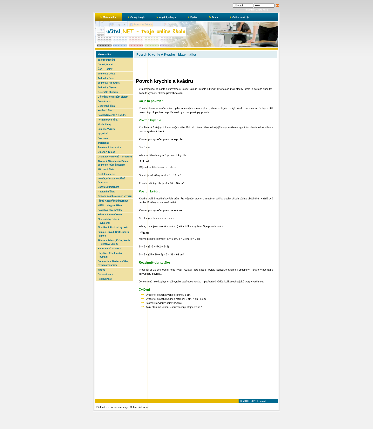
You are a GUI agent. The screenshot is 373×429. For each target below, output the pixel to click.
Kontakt (261, 401)
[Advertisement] (114, 339)
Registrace (250, 10)
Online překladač (139, 407)
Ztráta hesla (262, 10)
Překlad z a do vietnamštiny (112, 407)
